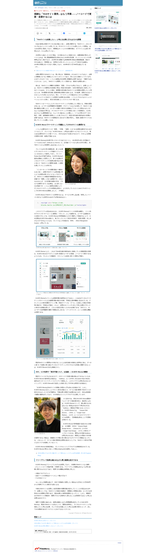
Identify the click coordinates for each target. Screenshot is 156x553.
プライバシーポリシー (47, 551)
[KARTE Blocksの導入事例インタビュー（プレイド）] (108, 61)
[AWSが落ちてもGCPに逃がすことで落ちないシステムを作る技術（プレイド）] (108, 39)
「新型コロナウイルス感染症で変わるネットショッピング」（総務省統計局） (54, 70)
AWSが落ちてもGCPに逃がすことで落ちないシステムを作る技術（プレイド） (56, 523)
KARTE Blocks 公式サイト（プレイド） (45, 520)
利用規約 (119, 542)
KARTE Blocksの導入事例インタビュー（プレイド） (49, 526)
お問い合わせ (38, 551)
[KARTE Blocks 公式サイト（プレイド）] (108, 19)
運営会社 (55, 551)
